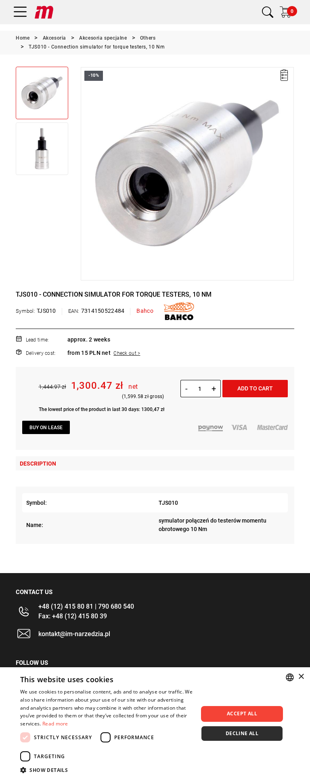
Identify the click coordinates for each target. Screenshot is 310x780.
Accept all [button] (242, 713)
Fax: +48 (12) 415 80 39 (72, 616)
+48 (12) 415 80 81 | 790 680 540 (86, 606)
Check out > (126, 353)
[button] (86, 174)
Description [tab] (38, 463)
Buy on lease (46, 427)
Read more (55, 723)
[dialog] (155, 723)
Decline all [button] (242, 733)
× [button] (301, 677)
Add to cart (255, 388)
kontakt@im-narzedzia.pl (74, 634)
